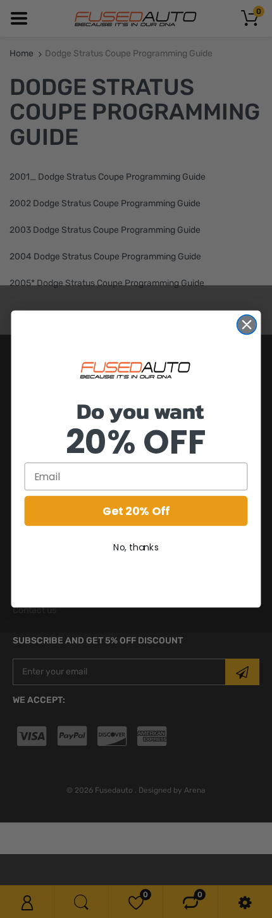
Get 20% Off (135, 511)
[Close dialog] (247, 325)
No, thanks (136, 547)
